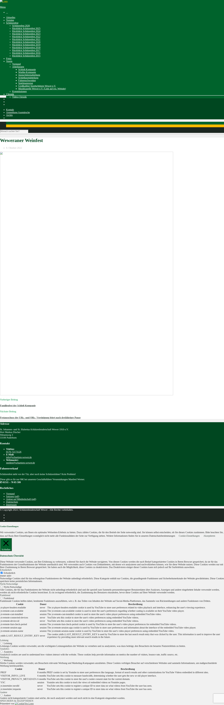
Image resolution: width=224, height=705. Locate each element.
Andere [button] (3, 692)
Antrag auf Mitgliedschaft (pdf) (21, 499)
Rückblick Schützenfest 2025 (26, 28)
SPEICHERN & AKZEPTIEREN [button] (16, 701)
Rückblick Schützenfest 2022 (26, 36)
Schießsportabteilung (28, 77)
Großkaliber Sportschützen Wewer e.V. (37, 86)
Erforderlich (9, 573)
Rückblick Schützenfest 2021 (26, 39)
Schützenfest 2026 (21, 25)
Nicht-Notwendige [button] (9, 584)
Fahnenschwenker (27, 80)
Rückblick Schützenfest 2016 (26, 53)
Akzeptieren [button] (209, 536)
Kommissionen (19, 91)
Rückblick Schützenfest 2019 (26, 45)
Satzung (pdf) (12, 496)
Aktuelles (10, 17)
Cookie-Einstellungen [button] (189, 536)
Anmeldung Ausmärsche (18, 112)
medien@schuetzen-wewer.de (20, 462)
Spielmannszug (25, 83)
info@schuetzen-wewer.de (19, 457)
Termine (10, 20)
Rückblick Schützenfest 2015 (26, 55)
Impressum (11, 504)
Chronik (10, 94)
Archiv (9, 115)
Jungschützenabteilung (29, 75)
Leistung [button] (4, 640)
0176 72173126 (13, 452)
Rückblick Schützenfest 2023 (26, 34)
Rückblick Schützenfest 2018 (26, 47)
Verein (9, 61)
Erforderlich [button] (6, 570)
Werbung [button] (4, 657)
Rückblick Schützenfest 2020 (26, 42)
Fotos (8, 58)
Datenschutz (12, 502)
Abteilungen (18, 66)
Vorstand (16, 64)
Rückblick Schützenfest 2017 (26, 50)
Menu (3, 7)
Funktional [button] (5, 595)
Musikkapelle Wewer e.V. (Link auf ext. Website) (42, 88)
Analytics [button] (4, 648)
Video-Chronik (19, 97)
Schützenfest (12, 23)
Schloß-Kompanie (27, 69)
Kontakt (10, 109)
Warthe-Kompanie (27, 72)
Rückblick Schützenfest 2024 (26, 31)
